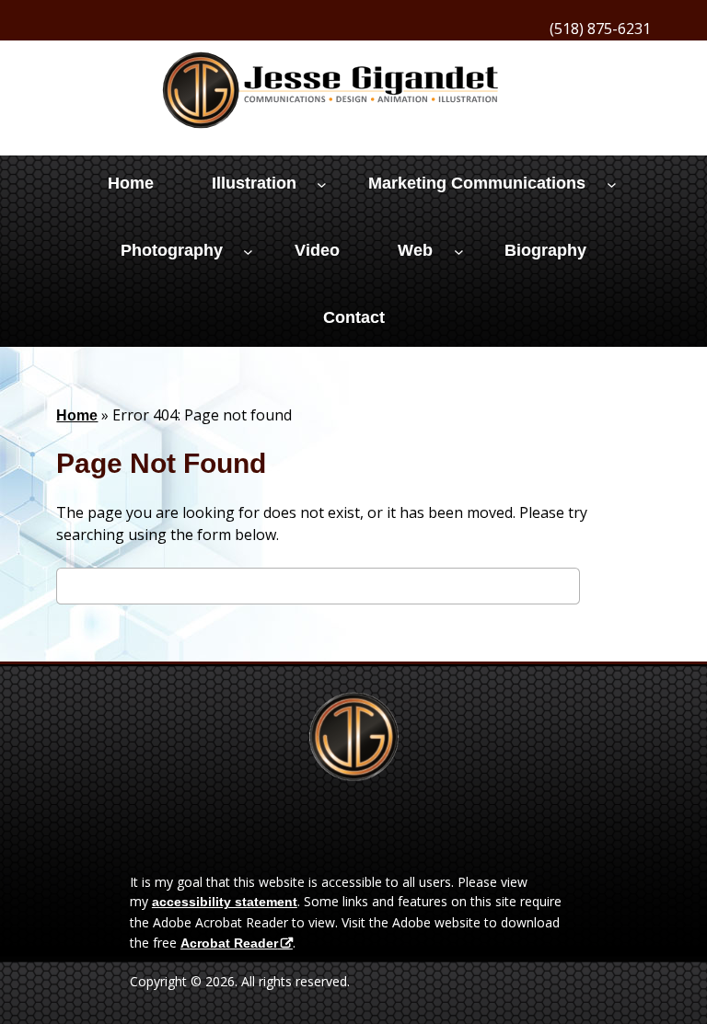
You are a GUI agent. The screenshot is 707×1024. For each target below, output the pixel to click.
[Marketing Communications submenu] (612, 184)
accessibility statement (224, 901)
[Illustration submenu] (322, 184)
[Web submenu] (459, 252)
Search (615, 589)
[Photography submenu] (248, 252)
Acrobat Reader (229, 943)
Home (77, 415)
